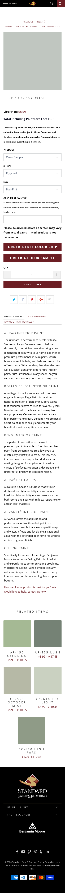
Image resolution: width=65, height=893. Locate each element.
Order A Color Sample (32, 258)
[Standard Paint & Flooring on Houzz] (41, 852)
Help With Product (13, 316)
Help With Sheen (37, 316)
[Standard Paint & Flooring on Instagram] (35, 852)
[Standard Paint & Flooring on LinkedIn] (47, 852)
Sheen (7, 165)
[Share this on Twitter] (14, 299)
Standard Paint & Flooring (24, 862)
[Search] (53, 3)
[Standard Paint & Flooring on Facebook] (17, 852)
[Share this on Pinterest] (32, 299)
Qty (5, 267)
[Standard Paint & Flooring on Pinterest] (29, 852)
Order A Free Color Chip (32, 247)
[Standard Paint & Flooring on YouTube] (23, 852)
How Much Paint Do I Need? (18, 321)
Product (8, 149)
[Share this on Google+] (41, 299)
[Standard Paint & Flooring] (32, 3)
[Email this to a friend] (50, 299)
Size (5, 181)
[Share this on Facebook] (23, 299)
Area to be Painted (31, 204)
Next (40, 21)
